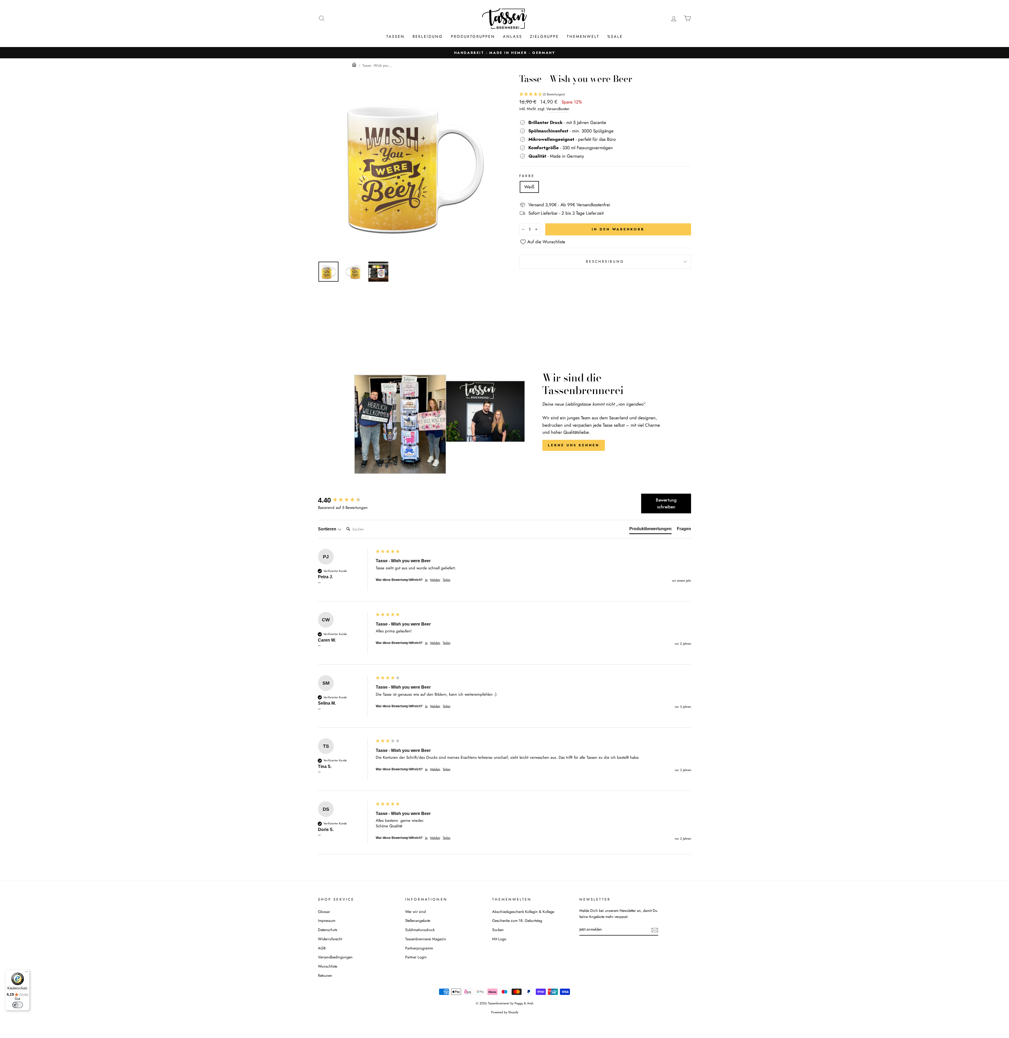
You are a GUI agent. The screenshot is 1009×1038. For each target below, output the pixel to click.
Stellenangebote (417, 920)
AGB (322, 948)
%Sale (615, 36)
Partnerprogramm (419, 948)
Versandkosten (557, 108)
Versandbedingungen (335, 957)
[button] (605, 94)
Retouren (325, 975)
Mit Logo (499, 939)
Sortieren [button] (327, 529)
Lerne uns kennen (573, 445)
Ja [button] (426, 580)
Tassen (395, 36)
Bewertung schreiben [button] (666, 503)
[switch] (17, 1005)
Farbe (526, 175)
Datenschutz (327, 929)
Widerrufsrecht (330, 939)
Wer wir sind (415, 911)
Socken (498, 929)
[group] (345, 500)
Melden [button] (435, 580)
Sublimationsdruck (420, 929)
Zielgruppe (544, 36)
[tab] (650, 530)
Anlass (512, 36)
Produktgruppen (473, 36)
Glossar (324, 911)
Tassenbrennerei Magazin (425, 939)
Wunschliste (327, 966)
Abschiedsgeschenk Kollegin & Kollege (523, 911)
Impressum (326, 920)
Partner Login (416, 957)
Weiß (529, 187)
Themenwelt (583, 36)
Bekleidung (428, 36)
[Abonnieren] (654, 929)
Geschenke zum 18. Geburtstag (517, 920)
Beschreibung (605, 261)
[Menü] (26, 973)
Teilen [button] (446, 580)
